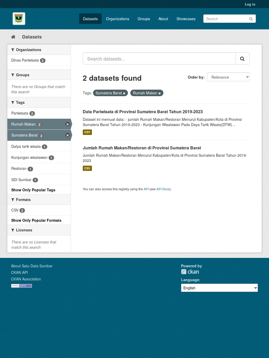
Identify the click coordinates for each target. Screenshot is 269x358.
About (163, 18)
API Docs (163, 189)
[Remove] (124, 93)
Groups (144, 18)
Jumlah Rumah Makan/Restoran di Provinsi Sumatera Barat (142, 148)
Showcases (186, 18)
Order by (195, 77)
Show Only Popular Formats (36, 220)
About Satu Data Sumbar (32, 265)
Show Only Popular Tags (33, 189)
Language (190, 279)
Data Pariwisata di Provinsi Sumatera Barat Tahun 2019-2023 (143, 112)
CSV (87, 132)
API (146, 189)
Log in (250, 4)
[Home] (13, 36)
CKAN (190, 271)
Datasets (90, 18)
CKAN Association (26, 278)
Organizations (117, 18)
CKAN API (19, 272)
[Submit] (251, 18)
